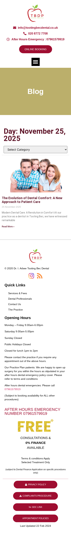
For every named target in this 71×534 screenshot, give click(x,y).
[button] (35, 62)
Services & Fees (17, 293)
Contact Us (14, 304)
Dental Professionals (20, 298)
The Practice (15, 309)
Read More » (8, 226)
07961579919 (13, 389)
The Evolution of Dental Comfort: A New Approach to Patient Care (32, 200)
